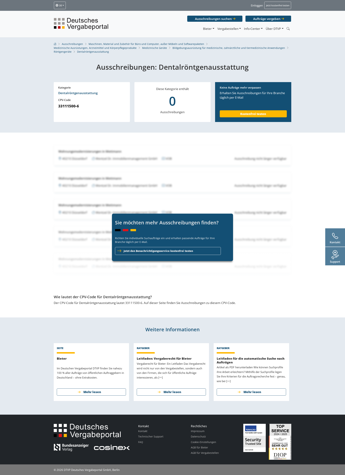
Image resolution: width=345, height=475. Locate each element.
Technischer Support (150, 436)
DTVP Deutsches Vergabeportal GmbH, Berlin (92, 470)
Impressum (197, 431)
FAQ (140, 442)
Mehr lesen (92, 392)
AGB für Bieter (199, 447)
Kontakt (142, 431)
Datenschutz (198, 436)
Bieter (207, 29)
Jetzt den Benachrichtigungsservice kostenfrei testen (158, 251)
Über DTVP (273, 29)
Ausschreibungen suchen (213, 19)
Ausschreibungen (72, 44)
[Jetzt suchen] (288, 29)
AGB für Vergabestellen (205, 453)
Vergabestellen (227, 29)
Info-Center (252, 29)
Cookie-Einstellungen (203, 442)
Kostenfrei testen (253, 114)
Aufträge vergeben (266, 19)
